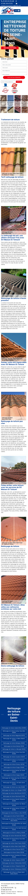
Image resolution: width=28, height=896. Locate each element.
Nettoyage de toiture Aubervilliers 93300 (14, 728)
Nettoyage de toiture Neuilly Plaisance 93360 (14, 800)
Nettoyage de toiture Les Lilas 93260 (14, 787)
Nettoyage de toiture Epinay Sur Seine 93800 (14, 771)
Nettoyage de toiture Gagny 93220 (14, 775)
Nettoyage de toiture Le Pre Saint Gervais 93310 (14, 828)
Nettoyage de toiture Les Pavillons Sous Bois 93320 (14, 819)
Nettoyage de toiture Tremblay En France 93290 (14, 856)
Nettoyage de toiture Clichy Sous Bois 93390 (14, 753)
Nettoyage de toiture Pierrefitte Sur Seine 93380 (14, 824)
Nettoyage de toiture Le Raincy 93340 (14, 832)
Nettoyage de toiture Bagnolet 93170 (14, 735)
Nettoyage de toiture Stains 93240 (14, 852)
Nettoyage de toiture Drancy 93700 (14, 764)
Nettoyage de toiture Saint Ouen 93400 (14, 846)
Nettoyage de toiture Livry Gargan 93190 (14, 790)
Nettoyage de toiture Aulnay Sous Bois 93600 (14, 731)
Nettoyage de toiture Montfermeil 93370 (14, 793)
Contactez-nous (11, 893)
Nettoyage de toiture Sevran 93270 (14, 849)
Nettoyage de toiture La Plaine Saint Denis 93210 (14, 872)
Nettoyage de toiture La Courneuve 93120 (14, 760)
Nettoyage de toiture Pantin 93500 (14, 816)
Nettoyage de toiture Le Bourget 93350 (14, 749)
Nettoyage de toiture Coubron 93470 (14, 756)
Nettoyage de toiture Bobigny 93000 (14, 743)
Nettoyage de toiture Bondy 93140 (14, 746)
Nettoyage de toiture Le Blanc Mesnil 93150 (14, 739)
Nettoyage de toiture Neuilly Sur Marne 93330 (14, 804)
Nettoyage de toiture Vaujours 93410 (14, 860)
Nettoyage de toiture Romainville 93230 (14, 835)
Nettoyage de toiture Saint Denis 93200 (14, 843)
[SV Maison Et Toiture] (7, 10)
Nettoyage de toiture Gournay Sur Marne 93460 (14, 778)
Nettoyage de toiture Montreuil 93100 (14, 796)
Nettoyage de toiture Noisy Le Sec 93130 (14, 813)
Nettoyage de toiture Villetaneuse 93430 (14, 869)
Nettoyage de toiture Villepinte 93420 (14, 866)
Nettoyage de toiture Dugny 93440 (14, 767)
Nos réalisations (10, 48)
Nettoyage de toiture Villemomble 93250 (14, 863)
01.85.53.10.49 (8, 1)
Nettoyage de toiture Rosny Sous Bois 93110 (14, 839)
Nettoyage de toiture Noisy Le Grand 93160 (14, 809)
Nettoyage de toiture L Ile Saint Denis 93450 (14, 783)
